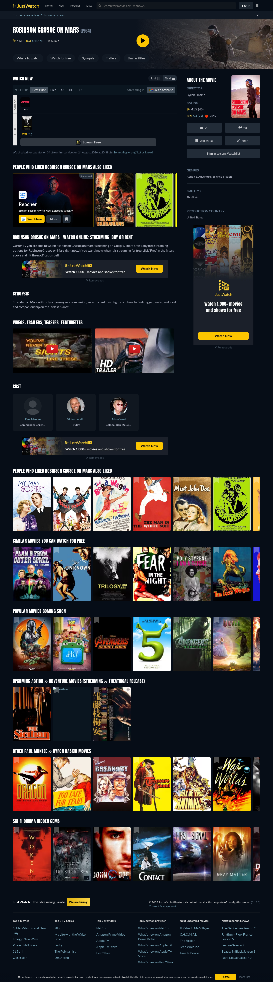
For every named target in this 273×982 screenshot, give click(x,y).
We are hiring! (78, 902)
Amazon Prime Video (110, 934)
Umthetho (62, 957)
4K (63, 90)
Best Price (39, 90)
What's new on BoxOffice (155, 962)
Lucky (59, 945)
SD (80, 90)
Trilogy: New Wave (25, 939)
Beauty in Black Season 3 (238, 951)
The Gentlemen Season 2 (239, 928)
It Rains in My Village (194, 928)
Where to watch (28, 58)
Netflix (101, 928)
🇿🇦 (159, 90)
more (53, 219)
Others (15, 129)
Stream (15, 104)
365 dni (18, 951)
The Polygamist (65, 951)
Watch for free (61, 58)
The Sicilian (187, 940)
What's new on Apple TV (155, 945)
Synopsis (88, 58)
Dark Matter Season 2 (237, 957)
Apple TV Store (106, 947)
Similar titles (136, 58)
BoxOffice (103, 953)
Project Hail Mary (25, 945)
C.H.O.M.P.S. (188, 934)
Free (53, 90)
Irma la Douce (189, 953)
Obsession (20, 957)
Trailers (111, 58)
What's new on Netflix (153, 928)
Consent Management (162, 906)
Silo (57, 928)
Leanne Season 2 (233, 945)
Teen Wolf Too (189, 947)
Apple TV (102, 940)
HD (71, 90)
